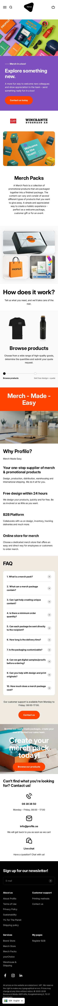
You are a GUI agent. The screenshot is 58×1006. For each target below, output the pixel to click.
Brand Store (9, 940)
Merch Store (9, 946)
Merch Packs (9, 951)
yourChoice (9, 956)
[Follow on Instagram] (13, 975)
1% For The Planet (12, 920)
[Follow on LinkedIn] (21, 975)
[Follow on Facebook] (5, 975)
